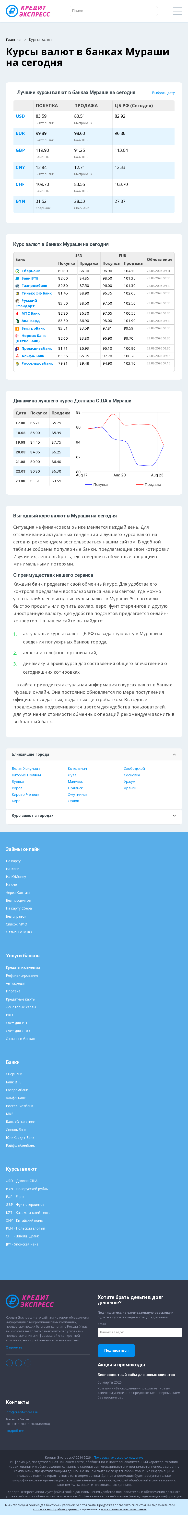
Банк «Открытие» (20, 1121)
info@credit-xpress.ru (22, 1412)
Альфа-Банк (32, 355)
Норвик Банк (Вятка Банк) (30, 338)
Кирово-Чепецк (25, 794)
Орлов (73, 800)
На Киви (12, 868)
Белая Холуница (26, 768)
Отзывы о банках (20, 1038)
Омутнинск (77, 794)
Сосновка (132, 774)
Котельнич (77, 768)
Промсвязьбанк (36, 348)
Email (102, 1324)
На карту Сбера (19, 908)
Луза (72, 774)
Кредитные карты (20, 999)
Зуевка (18, 781)
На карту (13, 861)
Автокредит (16, 983)
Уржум (129, 781)
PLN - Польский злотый (25, 1228)
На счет (12, 884)
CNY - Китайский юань (24, 1220)
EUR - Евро (15, 1196)
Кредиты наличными (23, 967)
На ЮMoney (16, 876)
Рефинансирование (22, 975)
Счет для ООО (18, 1030)
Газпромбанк (34, 285)
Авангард (30, 320)
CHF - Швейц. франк (22, 1236)
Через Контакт (18, 892)
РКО (9, 1015)
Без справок (16, 916)
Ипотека (13, 991)
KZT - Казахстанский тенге (28, 1212)
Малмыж (75, 781)
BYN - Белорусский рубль (27, 1188)
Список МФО (16, 924)
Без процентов (18, 900)
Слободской (134, 768)
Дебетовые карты (21, 1007)
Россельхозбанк (37, 363)
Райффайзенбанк (20, 1145)
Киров (17, 787)
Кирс (16, 800)
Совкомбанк (16, 1129)
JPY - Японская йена (22, 1244)
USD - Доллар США (21, 1180)
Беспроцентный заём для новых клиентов (136, 1375)
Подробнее (15, 1430)
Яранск (130, 787)
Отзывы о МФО (19, 932)
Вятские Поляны (26, 774)
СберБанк (30, 270)
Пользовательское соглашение (118, 1457)
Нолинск (75, 787)
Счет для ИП (16, 1023)
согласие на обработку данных (56, 1509)
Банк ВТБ (29, 278)
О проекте (14, 1347)
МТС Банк (30, 313)
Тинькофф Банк (36, 293)
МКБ (9, 1113)
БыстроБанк (33, 328)
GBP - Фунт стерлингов (25, 1204)
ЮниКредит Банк (20, 1137)
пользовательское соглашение (124, 1509)
